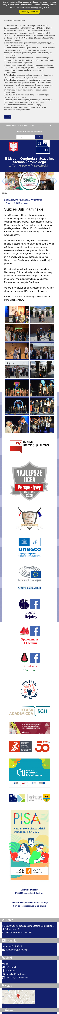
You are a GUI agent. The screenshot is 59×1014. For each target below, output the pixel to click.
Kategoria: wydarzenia (31, 200)
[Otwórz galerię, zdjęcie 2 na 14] (42, 314)
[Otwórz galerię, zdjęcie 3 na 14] (17, 332)
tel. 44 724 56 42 (13, 946)
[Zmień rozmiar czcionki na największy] (50, 126)
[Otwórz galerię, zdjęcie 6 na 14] (42, 351)
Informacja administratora (34, 131)
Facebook (10, 970)
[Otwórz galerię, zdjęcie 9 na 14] (17, 388)
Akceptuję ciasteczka (29, 12)
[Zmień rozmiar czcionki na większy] (44, 126)
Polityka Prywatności (15, 974)
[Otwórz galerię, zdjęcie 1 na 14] (17, 314)
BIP (7, 964)
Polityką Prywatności (11, 5)
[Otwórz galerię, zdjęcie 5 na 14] (17, 351)
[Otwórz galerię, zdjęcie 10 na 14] (42, 388)
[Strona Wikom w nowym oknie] (8, 1009)
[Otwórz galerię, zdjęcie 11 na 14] (17, 406)
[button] (56, 181)
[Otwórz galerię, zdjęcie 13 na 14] (17, 424)
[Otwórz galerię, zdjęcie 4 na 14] (42, 332)
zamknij (7, 117)
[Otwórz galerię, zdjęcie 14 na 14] (42, 424)
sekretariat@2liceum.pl (16, 950)
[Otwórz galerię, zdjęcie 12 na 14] (42, 406)
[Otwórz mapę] (18, 997)
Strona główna (11, 125)
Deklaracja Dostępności (17, 977)
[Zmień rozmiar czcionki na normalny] (38, 126)
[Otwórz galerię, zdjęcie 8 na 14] (42, 369)
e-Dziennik (10, 967)
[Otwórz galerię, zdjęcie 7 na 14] (17, 369)
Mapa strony (23, 125)
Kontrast (21, 131)
